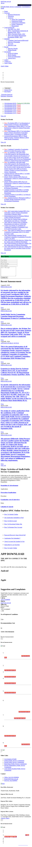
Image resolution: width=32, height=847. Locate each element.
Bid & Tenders (12, 55)
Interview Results (13, 48)
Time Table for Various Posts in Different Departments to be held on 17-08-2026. (15, 220)
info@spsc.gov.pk (6, 1)
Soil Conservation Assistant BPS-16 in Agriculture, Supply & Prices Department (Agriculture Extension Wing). (16, 212)
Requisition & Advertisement (9, 485)
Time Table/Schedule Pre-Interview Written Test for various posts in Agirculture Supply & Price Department (17, 248)
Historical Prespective (14, 14)
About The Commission (18, 19)
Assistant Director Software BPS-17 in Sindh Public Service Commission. (17, 174)
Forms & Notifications (14, 56)
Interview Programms (14, 42)
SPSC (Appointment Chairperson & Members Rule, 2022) (18, 31)
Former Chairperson (17, 24)
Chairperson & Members (18, 22)
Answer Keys (12, 58)
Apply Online (8, 63)
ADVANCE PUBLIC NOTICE (10, 343)
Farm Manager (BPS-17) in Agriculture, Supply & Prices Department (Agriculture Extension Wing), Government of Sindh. (17, 132)
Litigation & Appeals (7, 506)
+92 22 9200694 (5, 599)
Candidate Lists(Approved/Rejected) (18, 40)
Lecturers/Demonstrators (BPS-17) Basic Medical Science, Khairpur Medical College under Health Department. (16, 137)
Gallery (6, 60)
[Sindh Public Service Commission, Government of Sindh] (16, 8)
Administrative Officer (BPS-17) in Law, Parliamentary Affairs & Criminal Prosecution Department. (17, 127)
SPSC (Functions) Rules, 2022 (16, 34)
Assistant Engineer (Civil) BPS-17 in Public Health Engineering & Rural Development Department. (16, 191)
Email (11, 779)
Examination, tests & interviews (10, 499)
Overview (7, 13)
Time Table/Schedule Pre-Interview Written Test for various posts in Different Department (17, 241)
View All (3, 116)
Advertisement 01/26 (12, 108)
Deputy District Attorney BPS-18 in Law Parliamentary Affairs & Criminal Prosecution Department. (17, 178)
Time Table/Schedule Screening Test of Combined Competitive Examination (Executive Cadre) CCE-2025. (17, 237)
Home (6, 11)
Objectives (11, 16)
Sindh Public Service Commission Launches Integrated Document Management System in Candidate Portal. (16, 316)
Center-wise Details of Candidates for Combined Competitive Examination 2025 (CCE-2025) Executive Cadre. (16, 227)
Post (10, 780)
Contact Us (7, 61)
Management (15, 26)
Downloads (7, 52)
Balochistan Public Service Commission (15, 764)
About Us (10, 18)
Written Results (12, 50)
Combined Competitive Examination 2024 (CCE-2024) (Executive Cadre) (16, 150)
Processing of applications (8, 492)
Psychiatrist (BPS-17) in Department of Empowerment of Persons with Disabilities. (17, 123)
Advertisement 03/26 (12, 105)
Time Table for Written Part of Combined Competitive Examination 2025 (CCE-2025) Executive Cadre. (17, 232)
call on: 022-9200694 (24, 5)
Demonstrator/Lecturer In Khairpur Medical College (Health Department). (16, 216)
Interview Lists (12, 45)
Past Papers (7, 91)
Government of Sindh (10, 759)
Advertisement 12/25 (12, 111)
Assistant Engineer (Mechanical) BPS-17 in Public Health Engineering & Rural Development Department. (17, 199)
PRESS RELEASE (6, 287)
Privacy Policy (5, 818)
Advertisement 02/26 (12, 106)
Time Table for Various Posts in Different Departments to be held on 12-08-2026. (15, 223)
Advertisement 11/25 (12, 113)
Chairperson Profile (16, 21)
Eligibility (7, 39)
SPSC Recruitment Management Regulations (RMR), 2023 (17, 36)
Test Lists (10, 43)
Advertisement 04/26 (17, 103)
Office (11, 777)
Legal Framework (9, 27)
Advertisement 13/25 (12, 109)
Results (6, 47)
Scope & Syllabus (13, 53)
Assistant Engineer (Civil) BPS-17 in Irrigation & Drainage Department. (17, 187)
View (2, 307)
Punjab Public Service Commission (14, 762)
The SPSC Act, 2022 (14, 29)
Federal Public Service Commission (14, 760)
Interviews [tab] (7, 88)
